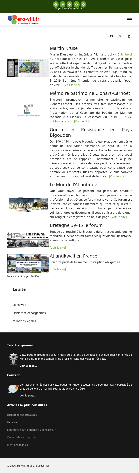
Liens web (19, 305)
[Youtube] (76, 4)
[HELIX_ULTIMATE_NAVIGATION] (129, 19)
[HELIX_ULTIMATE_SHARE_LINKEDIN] (129, 36)
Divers (10, 276)
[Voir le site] (72, 85)
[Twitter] (63, 4)
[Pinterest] (69, 4)
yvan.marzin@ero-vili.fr (70, 8)
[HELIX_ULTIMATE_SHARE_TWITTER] (120, 36)
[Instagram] (83, 4)
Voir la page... (28, 365)
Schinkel (126, 54)
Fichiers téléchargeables (29, 313)
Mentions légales (24, 321)
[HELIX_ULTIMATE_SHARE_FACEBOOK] (111, 36)
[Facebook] (56, 4)
